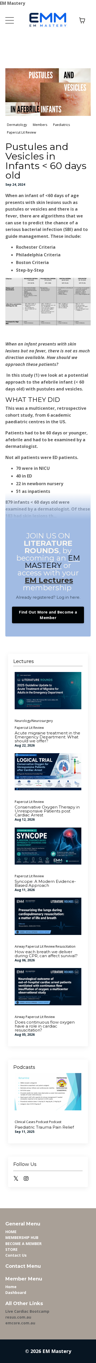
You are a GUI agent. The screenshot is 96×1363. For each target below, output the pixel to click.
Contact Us (16, 1255)
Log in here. (68, 597)
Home (11, 1286)
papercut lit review (21, 132)
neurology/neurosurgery (34, 721)
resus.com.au (18, 1317)
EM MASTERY (52, 561)
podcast (55, 1122)
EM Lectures (49, 580)
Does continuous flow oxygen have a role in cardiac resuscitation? (45, 1026)
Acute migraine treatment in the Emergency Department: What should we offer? (47, 737)
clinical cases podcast (31, 1122)
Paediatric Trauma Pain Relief (44, 1127)
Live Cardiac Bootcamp (27, 1311)
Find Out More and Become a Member (48, 615)
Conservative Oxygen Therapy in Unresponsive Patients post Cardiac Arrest (47, 811)
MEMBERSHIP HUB (21, 1237)
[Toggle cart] (82, 20)
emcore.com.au (20, 1322)
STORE (11, 1249)
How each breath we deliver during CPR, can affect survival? (46, 954)
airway (20, 946)
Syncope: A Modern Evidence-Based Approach (45, 883)
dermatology (17, 124)
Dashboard (15, 1292)
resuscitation (65, 946)
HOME (11, 1231)
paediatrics (61, 124)
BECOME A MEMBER (23, 1243)
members (40, 124)
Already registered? (35, 597)
